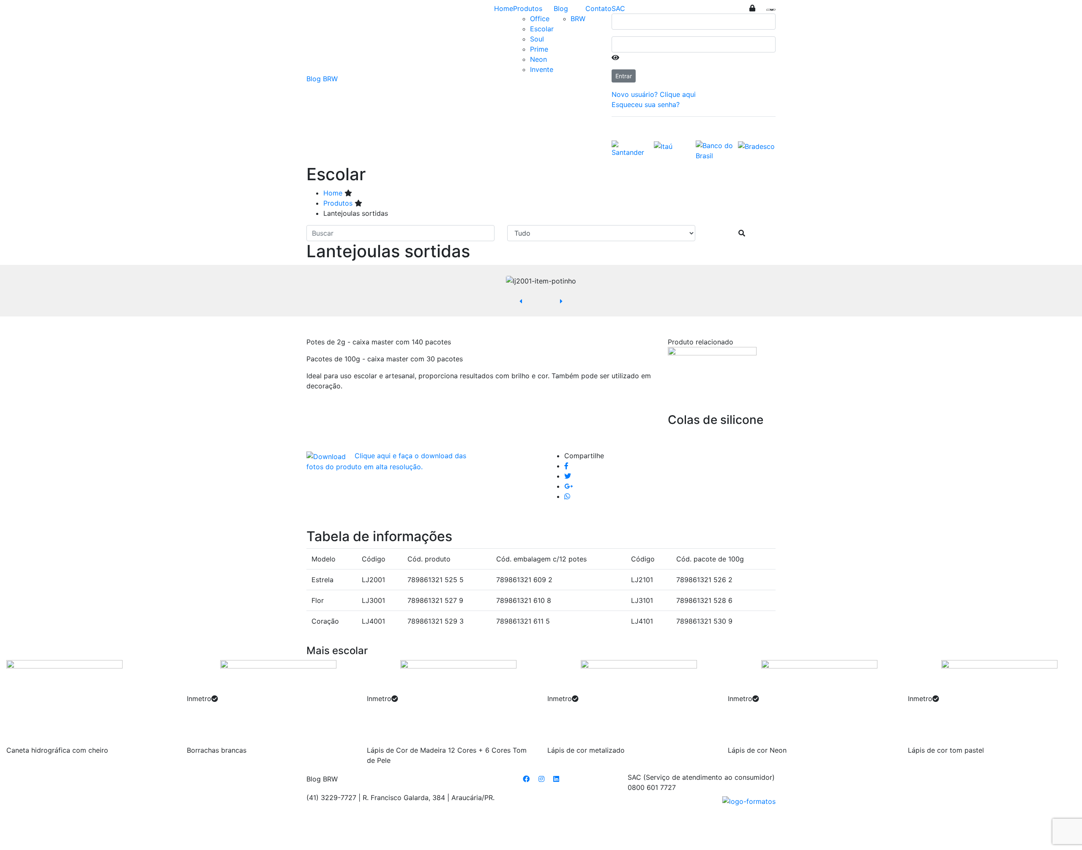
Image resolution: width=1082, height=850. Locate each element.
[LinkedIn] (556, 779)
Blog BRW (322, 78)
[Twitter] (567, 476)
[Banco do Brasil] (715, 150)
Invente (541, 69)
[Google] (568, 486)
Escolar (542, 29)
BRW (578, 18)
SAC (618, 8)
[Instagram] (541, 779)
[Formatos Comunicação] (749, 801)
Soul (537, 39)
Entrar (623, 76)
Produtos (527, 8)
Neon (538, 59)
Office (539, 18)
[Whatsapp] (567, 496)
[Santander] (631, 148)
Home (503, 8)
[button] (520, 301)
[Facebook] (566, 466)
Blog (561, 8)
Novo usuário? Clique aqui (654, 94)
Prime (539, 49)
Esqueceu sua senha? (646, 104)
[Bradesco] (756, 145)
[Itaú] (663, 145)
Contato (598, 8)
